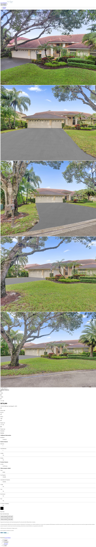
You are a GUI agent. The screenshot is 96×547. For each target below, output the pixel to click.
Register (5, 5)
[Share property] (6, 388)
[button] (48, 47)
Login (2, 5)
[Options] (1, 388)
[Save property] (4, 388)
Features (4, 8)
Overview (4, 7)
